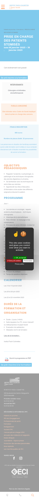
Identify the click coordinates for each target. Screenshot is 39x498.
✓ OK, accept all (20, 258)
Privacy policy (19, 264)
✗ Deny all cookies (14, 261)
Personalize (28, 261)
